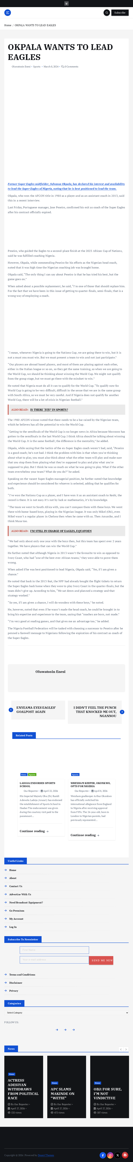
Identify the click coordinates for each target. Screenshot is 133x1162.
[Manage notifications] (125, 1154)
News (23, 774)
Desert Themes (46, 1155)
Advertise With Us (20, 894)
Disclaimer (15, 982)
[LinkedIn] (75, 1031)
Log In (13, 927)
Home (7, 25)
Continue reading (33, 831)
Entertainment (59, 1083)
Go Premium (16, 910)
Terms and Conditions (22, 974)
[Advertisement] (66, 156)
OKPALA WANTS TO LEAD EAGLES (35, 25)
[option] (23, 1087)
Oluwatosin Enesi (21, 66)
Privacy (13, 990)
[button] (121, 1049)
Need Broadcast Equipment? (26, 902)
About (12, 878)
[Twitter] (67, 1031)
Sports (36, 66)
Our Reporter (31, 790)
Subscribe (119, 12)
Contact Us (15, 886)
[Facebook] (58, 1031)
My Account (16, 918)
